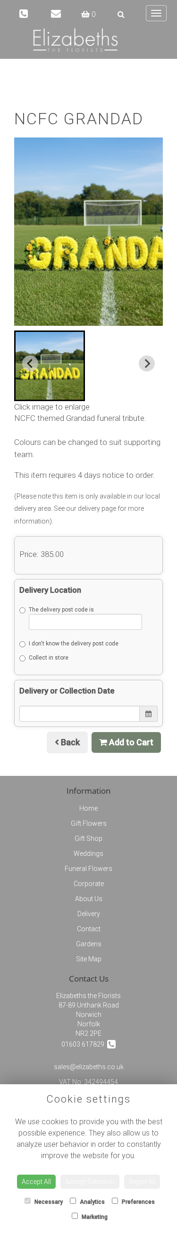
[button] (49, 365)
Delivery (88, 914)
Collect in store (48, 657)
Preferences (137, 1202)
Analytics (91, 1202)
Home (88, 808)
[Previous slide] (30, 363)
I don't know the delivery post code (73, 643)
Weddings (88, 853)
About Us (88, 899)
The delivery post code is (61, 609)
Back (69, 742)
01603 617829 (84, 1044)
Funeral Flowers (88, 868)
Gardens (88, 944)
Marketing (94, 1217)
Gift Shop (88, 838)
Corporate (89, 883)
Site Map (88, 959)
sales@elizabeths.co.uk (89, 1067)
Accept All (36, 1181)
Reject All (142, 1181)
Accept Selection (90, 1181)
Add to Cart (130, 742)
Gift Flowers (89, 823)
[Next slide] (147, 363)
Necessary (48, 1202)
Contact (89, 929)
